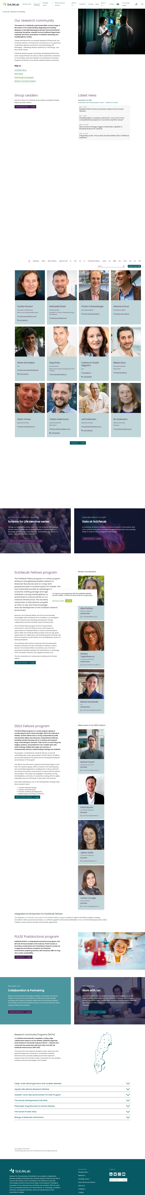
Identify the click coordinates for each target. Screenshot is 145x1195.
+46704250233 (88, 430)
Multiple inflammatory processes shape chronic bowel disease (101, 110)
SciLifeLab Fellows (20, 70)
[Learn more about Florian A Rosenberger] (94, 297)
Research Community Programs (25, 81)
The (39, 918)
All (29, 261)
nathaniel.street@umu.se (59, 318)
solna (104, 261)
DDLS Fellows (18, 74)
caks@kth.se (87, 373)
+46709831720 (23, 320)
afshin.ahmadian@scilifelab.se (29, 370)
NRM (114, 261)
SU (109, 261)
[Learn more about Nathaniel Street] (62, 297)
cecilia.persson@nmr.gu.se (27, 316)
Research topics (133, 266)
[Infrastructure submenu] (88, 1172)
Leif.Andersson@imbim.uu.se (92, 426)
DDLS (43, 261)
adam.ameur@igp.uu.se (27, 426)
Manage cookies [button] (58, 601)
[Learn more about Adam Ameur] (30, 410)
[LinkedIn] (111, 1174)
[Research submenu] (85, 1175)
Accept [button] (68, 601)
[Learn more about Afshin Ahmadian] (30, 354)
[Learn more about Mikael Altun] (126, 354)
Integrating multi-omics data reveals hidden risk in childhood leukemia (104, 137)
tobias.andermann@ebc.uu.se (60, 429)
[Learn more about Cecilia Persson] (30, 297)
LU (84, 261)
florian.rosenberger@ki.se (91, 314)
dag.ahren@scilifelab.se (58, 374)
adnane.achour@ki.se (122, 314)
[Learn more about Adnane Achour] (126, 297)
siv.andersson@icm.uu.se (123, 429)
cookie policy (88, 595)
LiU (80, 261)
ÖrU (139, 261)
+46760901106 (55, 433)
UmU (125, 261)
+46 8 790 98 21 (23, 374)
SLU (120, 261)
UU (135, 261)
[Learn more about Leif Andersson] (94, 410)
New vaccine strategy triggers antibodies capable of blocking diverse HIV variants (100, 128)
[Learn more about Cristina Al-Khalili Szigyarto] (94, 354)
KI (70, 261)
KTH (75, 261)
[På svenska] (118, 4)
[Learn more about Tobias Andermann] (62, 410)
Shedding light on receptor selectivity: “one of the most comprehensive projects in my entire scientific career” (101, 119)
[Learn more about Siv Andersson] (126, 410)
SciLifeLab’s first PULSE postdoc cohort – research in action (98, 103)
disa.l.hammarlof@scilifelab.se (48, 1151)
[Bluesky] (115, 1174)
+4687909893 (87, 377)
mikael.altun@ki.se (121, 372)
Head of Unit (63, 261)
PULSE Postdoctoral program (24, 77)
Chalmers (36, 261)
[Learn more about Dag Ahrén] (62, 354)
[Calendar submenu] (85, 1189)
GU (130, 261)
